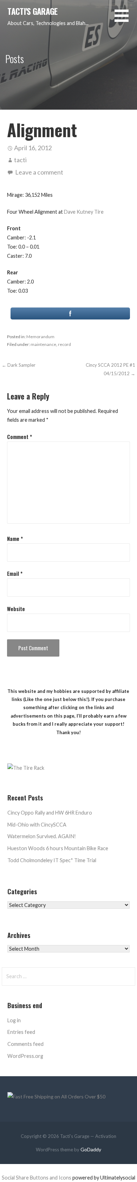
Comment (19, 436)
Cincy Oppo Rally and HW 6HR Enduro (49, 813)
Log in (14, 1020)
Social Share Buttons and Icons (36, 1178)
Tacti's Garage (32, 11)
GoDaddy (90, 1149)
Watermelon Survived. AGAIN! (41, 836)
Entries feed (21, 1032)
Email (14, 573)
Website (16, 609)
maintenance (43, 344)
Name (15, 538)
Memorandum (40, 336)
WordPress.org (25, 1056)
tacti (20, 160)
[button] (126, 20)
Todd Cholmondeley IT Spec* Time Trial (51, 860)
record (64, 344)
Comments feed (25, 1044)
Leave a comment (39, 172)
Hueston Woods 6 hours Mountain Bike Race (57, 848)
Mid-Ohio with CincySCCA (36, 825)
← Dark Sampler (18, 365)
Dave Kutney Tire (84, 212)
